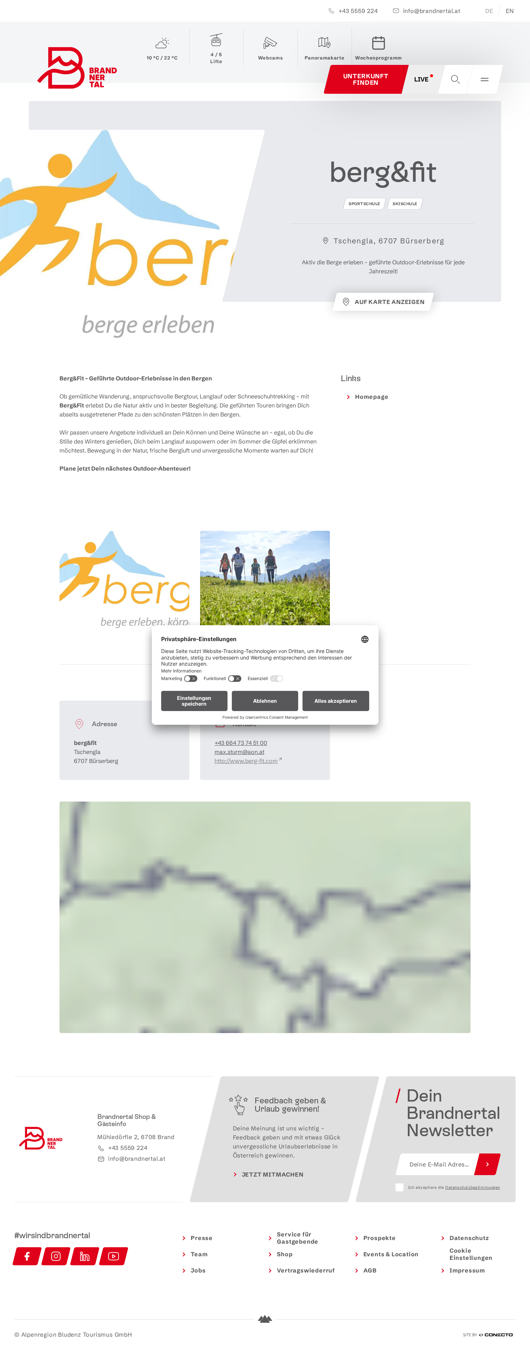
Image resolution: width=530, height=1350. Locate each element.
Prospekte (379, 1237)
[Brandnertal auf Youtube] (113, 1256)
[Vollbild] (461, 834)
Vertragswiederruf (306, 1270)
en (510, 10)
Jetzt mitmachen (273, 1174)
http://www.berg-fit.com (246, 760)
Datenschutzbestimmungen (472, 1187)
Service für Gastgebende (297, 1238)
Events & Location (391, 1254)
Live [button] (421, 79)
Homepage (371, 396)
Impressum (467, 1270)
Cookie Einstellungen (471, 1254)
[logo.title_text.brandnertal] (78, 70)
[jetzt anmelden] (487, 1164)
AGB (370, 1270)
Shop (284, 1254)
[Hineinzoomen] (461, 810)
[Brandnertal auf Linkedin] (84, 1256)
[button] (455, 79)
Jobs (198, 1270)
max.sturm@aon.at (239, 751)
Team (199, 1254)
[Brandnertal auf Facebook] (27, 1256)
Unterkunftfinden (366, 79)
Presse (202, 1237)
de (489, 10)
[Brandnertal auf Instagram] (56, 1256)
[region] (265, 946)
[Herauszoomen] (461, 821)
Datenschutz (469, 1237)
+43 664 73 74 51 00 (241, 742)
